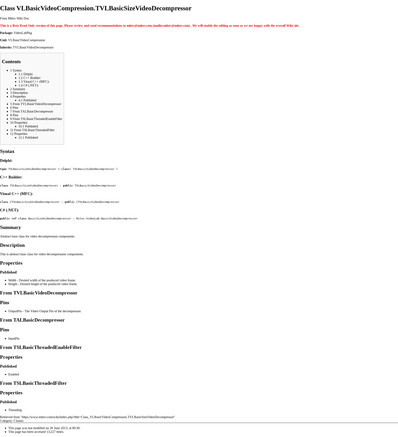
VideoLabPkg (23, 33)
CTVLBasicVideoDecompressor (97, 201)
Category (6, 420)
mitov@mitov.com (139, 25)
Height (12, 284)
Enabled (13, 374)
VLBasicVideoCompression (26, 40)
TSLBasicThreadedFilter (40, 383)
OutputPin (15, 311)
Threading (15, 410)
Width (12, 280)
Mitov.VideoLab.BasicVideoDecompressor (107, 218)
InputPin (13, 338)
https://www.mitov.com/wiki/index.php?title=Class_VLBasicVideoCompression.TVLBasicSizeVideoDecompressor (98, 417)
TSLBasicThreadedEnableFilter (47, 347)
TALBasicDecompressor (39, 320)
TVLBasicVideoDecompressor (33, 47)
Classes (18, 420)
